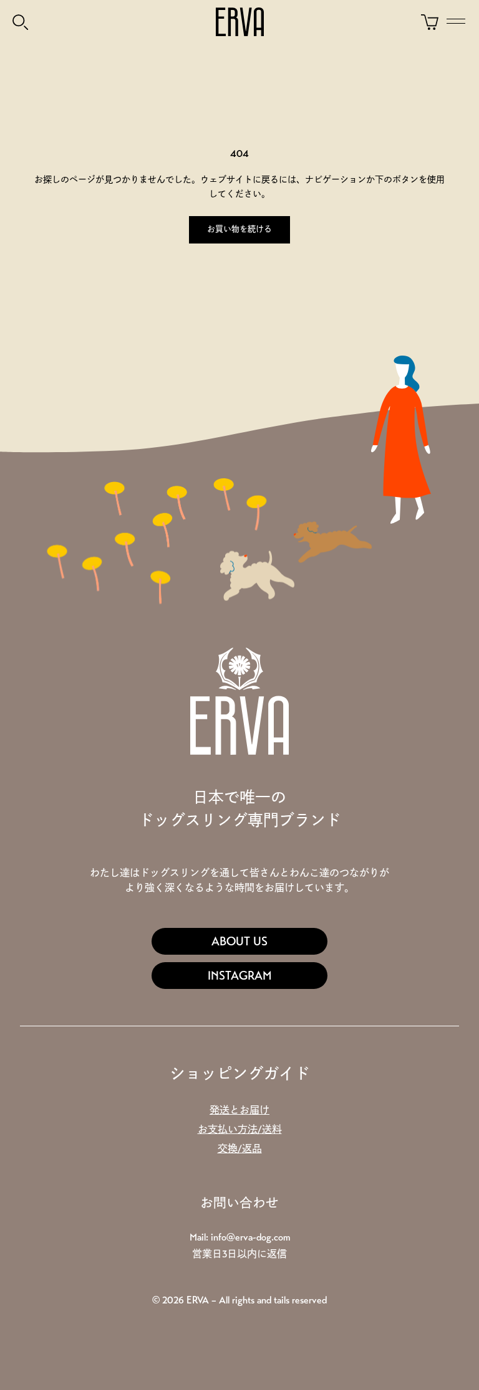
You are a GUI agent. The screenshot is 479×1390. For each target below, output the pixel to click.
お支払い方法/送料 (240, 1129)
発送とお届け (239, 1110)
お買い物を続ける (239, 229)
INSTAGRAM (240, 975)
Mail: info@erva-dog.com (240, 1237)
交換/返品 (240, 1149)
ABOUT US (239, 941)
